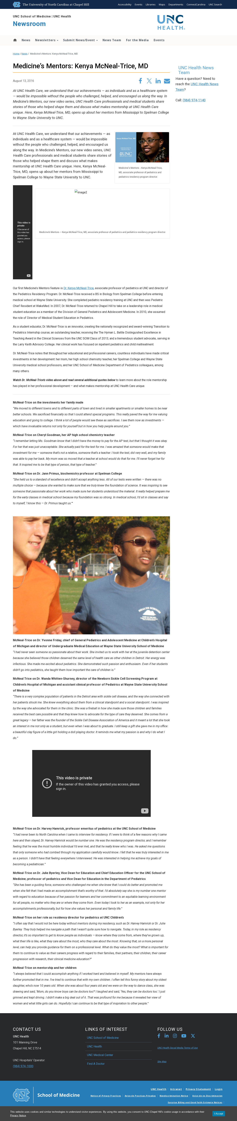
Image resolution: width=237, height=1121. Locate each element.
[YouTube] (183, 1036)
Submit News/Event (79, 40)
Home (14, 40)
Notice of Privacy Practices (106, 1095)
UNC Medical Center (100, 1055)
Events (138, 4)
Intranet (176, 1089)
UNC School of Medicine (32, 16)
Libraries (151, 4)
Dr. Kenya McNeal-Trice (79, 288)
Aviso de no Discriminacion (207, 1095)
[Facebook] (158, 1036)
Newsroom (29, 24)
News (26, 40)
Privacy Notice (18, 1115)
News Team (112, 40)
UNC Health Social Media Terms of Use (177, 1047)
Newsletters (45, 40)
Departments (175, 4)
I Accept (218, 1113)
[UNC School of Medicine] (46, 1095)
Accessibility (124, 4)
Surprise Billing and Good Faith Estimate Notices (195, 1102)
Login (219, 1089)
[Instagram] (175, 1036)
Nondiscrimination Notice (174, 1095)
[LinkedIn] (166, 1036)
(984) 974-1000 (23, 1066)
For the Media (137, 40)
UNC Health (62, 16)
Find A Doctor (96, 1064)
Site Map (161, 1061)
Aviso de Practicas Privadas (140, 1095)
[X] (193, 1036)
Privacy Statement (198, 1089)
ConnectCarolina (196, 4)
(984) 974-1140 (194, 100)
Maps (162, 4)
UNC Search (215, 4)
